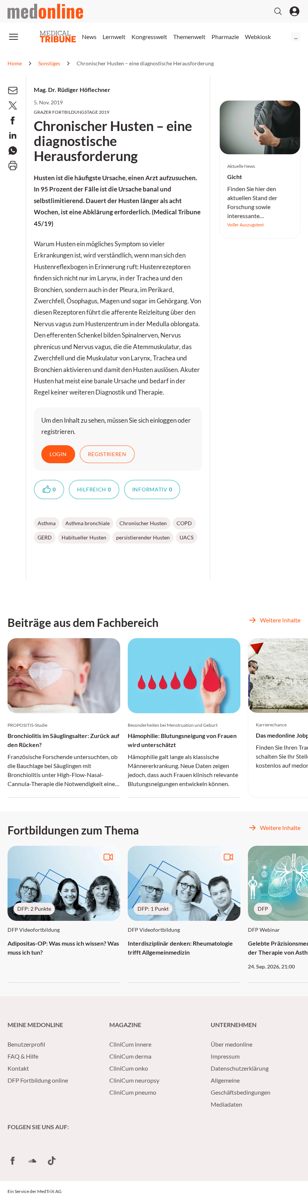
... (295, 36)
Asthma (47, 523)
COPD (184, 523)
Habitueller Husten (84, 537)
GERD (45, 537)
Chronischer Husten (143, 523)
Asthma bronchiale (87, 523)
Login (58, 454)
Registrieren (107, 454)
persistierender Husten (143, 537)
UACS (186, 537)
